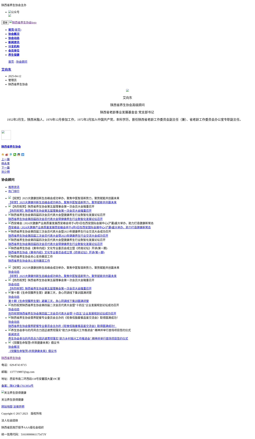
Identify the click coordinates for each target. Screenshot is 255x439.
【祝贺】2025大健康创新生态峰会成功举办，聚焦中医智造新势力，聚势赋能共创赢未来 (62, 202)
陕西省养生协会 (11, 146)
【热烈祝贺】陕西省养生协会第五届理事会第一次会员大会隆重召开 (50, 210)
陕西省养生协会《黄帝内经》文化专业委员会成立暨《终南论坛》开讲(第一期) (56, 252)
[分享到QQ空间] (2, 154)
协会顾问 (21, 61)
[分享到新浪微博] (6, 154)
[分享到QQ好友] (18, 154)
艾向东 (6, 69)
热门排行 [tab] (13, 191)
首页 (11, 61)
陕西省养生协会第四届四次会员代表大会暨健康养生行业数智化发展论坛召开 (55, 219)
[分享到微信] (14, 154)
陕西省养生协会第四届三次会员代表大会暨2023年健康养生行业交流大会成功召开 (58, 235)
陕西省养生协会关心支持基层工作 (29, 260)
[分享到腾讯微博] (10, 154)
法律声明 (18, 406)
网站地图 (6, 406)
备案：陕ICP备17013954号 (17, 385)
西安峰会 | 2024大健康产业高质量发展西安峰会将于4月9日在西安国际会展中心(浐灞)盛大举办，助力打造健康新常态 (79, 227)
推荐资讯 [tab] (13, 187)
